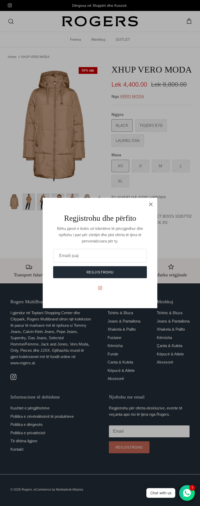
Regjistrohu (100, 272)
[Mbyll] (151, 204)
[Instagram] (100, 288)
